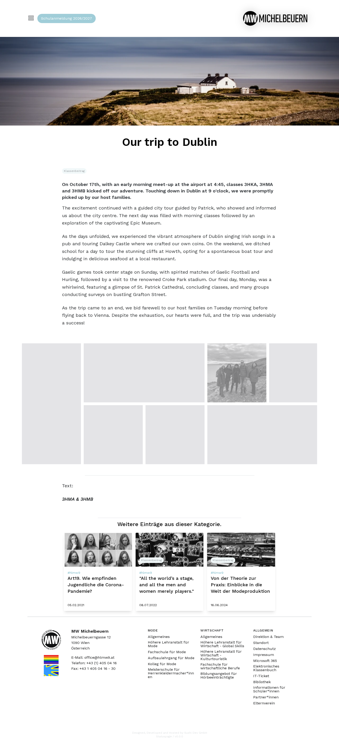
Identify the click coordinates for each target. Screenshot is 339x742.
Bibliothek (262, 682)
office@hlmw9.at (99, 657)
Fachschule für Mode (167, 652)
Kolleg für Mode (162, 664)
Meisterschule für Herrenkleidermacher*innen (171, 673)
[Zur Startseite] (275, 18)
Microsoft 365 (265, 661)
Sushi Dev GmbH (195, 732)
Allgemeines (159, 637)
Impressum (263, 655)
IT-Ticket (261, 676)
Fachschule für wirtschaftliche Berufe (220, 666)
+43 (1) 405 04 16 (101, 663)
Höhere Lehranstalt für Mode (168, 644)
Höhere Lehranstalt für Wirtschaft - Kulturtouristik (221, 655)
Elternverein (264, 703)
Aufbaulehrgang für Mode (171, 658)
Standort (261, 643)
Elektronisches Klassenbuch (266, 668)
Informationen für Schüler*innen (269, 689)
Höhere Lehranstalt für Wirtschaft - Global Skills (222, 644)
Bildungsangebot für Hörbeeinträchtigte (218, 675)
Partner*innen (266, 697)
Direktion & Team (268, 637)
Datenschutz (264, 649)
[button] (51, 403)
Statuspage (164, 736)
